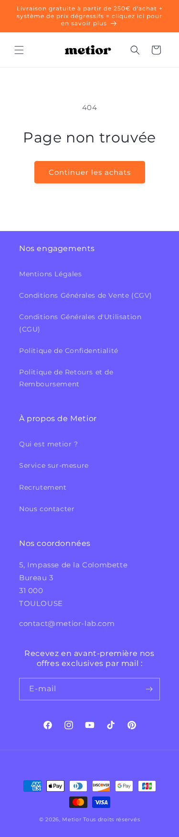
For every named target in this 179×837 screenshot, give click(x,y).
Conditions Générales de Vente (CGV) (85, 295)
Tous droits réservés (111, 819)
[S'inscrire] (148, 689)
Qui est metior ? (48, 444)
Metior (71, 819)
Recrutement (43, 487)
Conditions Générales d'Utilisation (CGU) (80, 323)
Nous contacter (46, 508)
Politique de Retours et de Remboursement (66, 378)
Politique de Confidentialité (68, 350)
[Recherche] (135, 50)
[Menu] (19, 50)
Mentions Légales (50, 274)
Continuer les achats (90, 172)
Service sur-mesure (54, 465)
